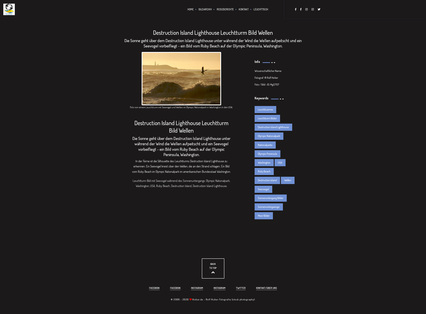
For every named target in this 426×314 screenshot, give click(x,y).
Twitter (241, 288)
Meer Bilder (264, 215)
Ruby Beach (264, 171)
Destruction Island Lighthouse (273, 127)
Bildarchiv (205, 9)
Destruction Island (267, 180)
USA (280, 162)
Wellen (287, 180)
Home (191, 9)
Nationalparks (265, 145)
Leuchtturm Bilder (267, 118)
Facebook (154, 288)
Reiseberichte (225, 9)
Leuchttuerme (265, 109)
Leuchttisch (261, 9)
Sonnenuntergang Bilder (270, 198)
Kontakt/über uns (266, 288)
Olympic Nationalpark (269, 136)
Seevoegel (263, 189)
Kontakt (244, 9)
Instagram (197, 288)
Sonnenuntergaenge (269, 207)
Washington (264, 162)
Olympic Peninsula (267, 153)
